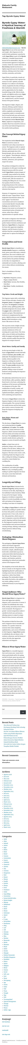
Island (5, 915)
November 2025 (8, 787)
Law (5, 927)
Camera (6, 856)
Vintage (6, 1003)
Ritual (5, 967)
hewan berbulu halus (10, 898)
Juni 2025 (6, 795)
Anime (6, 845)
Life (5, 930)
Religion (6, 965)
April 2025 (7, 800)
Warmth (18, 700)
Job (5, 917)
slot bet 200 (5, 1026)
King (5, 925)
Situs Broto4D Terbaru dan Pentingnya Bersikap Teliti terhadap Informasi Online (14, 727)
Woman (6, 1005)
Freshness (4, 700)
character (6, 864)
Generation (7, 896)
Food (5, 887)
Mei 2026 (6, 778)
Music (5, 946)
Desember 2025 (8, 785)
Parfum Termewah (9, 955)
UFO (5, 997)
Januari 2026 (7, 783)
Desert (6, 877)
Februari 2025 (8, 804)
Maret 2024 (7, 827)
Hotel (5, 908)
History (6, 902)
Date (5, 875)
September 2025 (8, 791)
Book (5, 851)
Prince (5, 961)
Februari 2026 (8, 781)
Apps (5, 847)
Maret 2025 (7, 802)
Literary (6, 932)
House (5, 911)
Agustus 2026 (8, 774)
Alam (5, 841)
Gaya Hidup (7, 894)
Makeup (6, 934)
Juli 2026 (6, 776)
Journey (9, 700)
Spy (5, 982)
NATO (5, 949)
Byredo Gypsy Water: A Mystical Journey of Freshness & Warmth (14, 25)
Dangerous (7, 873)
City (5, 868)
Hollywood (7, 904)
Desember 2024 (8, 808)
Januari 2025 (7, 806)
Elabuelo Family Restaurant (9, 6)
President (6, 959)
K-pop (6, 919)
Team (5, 991)
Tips (5, 995)
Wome (5, 1008)
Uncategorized (8, 999)
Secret (5, 972)
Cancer (6, 860)
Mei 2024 (6, 823)
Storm (5, 984)
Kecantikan (11, 699)
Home (5, 906)
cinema (6, 866)
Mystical (14, 700)
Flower (6, 885)
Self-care (6, 974)
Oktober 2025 (8, 789)
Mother (6, 938)
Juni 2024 (6, 821)
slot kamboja (6, 1022)
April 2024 (7, 825)
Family (6, 881)
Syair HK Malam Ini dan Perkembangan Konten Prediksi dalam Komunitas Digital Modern (13, 738)
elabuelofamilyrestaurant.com (11, 48)
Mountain (7, 940)
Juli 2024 (6, 819)
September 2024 (8, 814)
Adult (5, 839)
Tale (5, 989)
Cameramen (7, 858)
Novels (6, 951)
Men (5, 936)
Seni (5, 976)
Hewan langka (8, 900)
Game (5, 892)
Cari (3, 709)
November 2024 (8, 810)
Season (6, 970)
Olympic (6, 953)
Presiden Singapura (9, 957)
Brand (5, 854)
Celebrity (6, 862)
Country (6, 870)
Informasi (6, 913)
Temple (6, 993)
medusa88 (5, 1030)
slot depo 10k (6, 1034)
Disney (6, 879)
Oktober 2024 (8, 812)
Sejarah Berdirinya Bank (11, 742)
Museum (6, 944)
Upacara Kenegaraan (10, 1001)
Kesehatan (7, 923)
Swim (5, 986)
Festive (6, 883)
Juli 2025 (6, 793)
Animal (6, 843)
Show (5, 978)
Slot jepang (7, 980)
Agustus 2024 (8, 816)
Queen (5, 963)
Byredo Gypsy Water (20, 699)
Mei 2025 (6, 797)
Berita (5, 849)
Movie (5, 942)
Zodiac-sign (7, 1010)
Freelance (6, 889)
